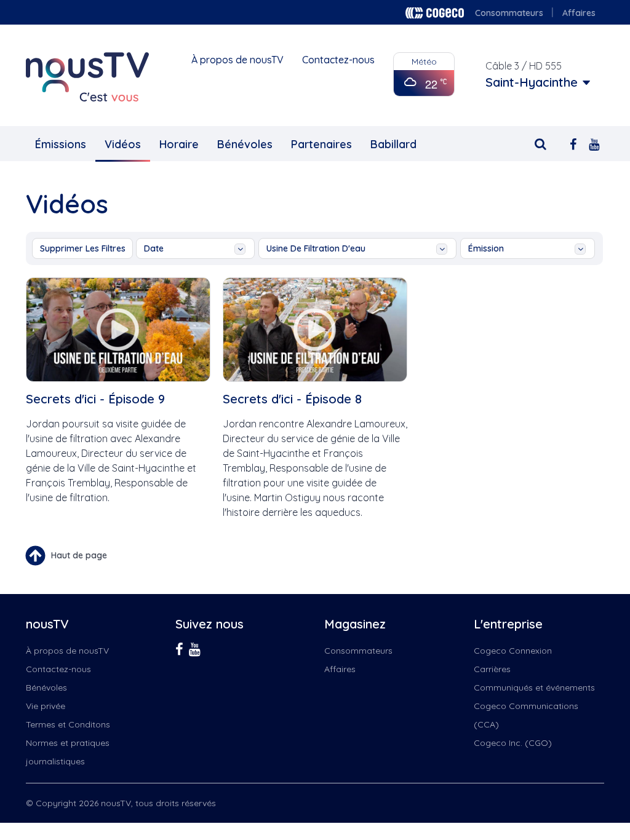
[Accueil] (87, 76)
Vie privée (45, 705)
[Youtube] (594, 143)
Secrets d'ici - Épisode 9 (95, 398)
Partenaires (321, 144)
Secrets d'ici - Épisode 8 (292, 398)
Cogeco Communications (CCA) (526, 715)
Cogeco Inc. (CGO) (513, 742)
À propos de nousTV (237, 59)
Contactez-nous (338, 59)
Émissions (60, 144)
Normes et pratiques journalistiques (68, 752)
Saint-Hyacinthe (531, 82)
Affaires (579, 12)
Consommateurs (509, 12)
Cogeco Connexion (513, 650)
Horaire (179, 144)
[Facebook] (573, 143)
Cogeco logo (434, 13)
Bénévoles (245, 144)
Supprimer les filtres (83, 248)
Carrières (492, 669)
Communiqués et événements (534, 687)
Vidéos (123, 144)
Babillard (393, 144)
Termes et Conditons (68, 724)
